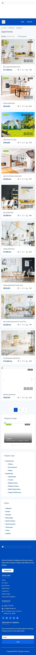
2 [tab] (16, 446)
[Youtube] (17, 618)
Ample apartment (9, 249)
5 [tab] (24, 446)
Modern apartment (9, 394)
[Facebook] (6, 618)
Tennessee (9, 527)
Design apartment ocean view (13, 285)
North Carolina (10, 521)
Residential (11, 28)
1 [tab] (13, 446)
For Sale (30, 78)
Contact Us (6, 601)
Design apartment (9, 103)
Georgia (8, 515)
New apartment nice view (11, 67)
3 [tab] (19, 446)
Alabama (8, 508)
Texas (7, 530)
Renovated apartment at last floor (14, 322)
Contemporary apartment (11, 358)
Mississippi (9, 518)
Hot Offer (29, 114)
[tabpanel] (18, 432)
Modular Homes (13, 486)
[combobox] (12, 36)
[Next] (24, 410)
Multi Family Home (14, 489)
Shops (10, 470)
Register (29, 22)
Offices (10, 464)
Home (4, 28)
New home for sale (9, 140)
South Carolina (10, 524)
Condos (10, 480)
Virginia (8, 533)
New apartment (8, 212)
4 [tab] (22, 446)
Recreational (12, 467)
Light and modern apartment (12, 176)
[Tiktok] (10, 618)
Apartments (12, 477)
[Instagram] (3, 618)
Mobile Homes (13, 483)
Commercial (9, 461)
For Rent (30, 41)
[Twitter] (13, 618)
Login (22, 22)
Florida (8, 511)
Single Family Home (14, 492)
